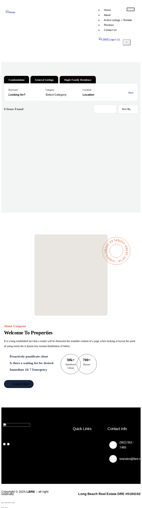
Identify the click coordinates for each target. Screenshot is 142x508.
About (107, 15)
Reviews (109, 24)
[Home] (10, 12)
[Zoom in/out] (2, 502)
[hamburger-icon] (131, 9)
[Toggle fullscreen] (6, 502)
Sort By (126, 109)
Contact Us (110, 29)
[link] (71, 273)
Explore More (20, 383)
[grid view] (98, 109)
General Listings (44, 79)
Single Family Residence (77, 79)
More (131, 92)
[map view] (111, 109)
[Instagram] (8, 444)
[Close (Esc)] (13, 502)
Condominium (16, 79)
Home (107, 10)
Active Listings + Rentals (118, 20)
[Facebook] (4, 444)
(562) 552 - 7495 (126, 445)
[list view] (105, 109)
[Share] (9, 502)
